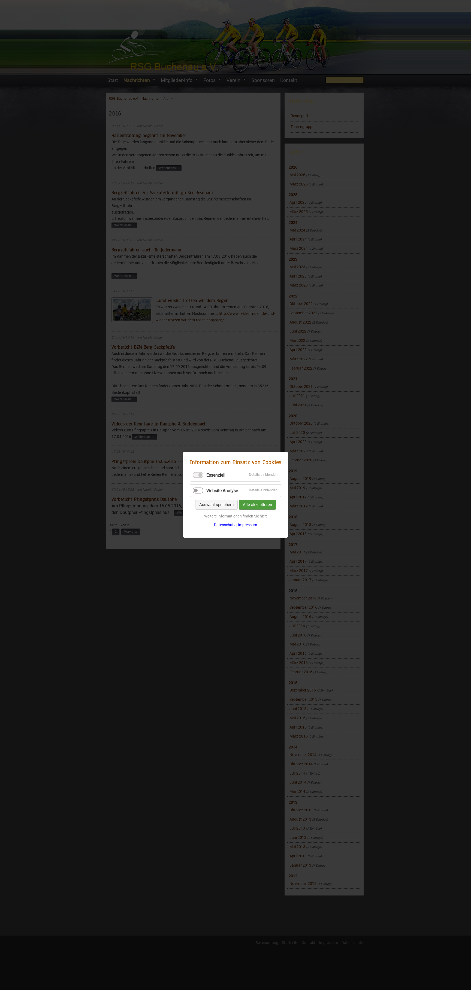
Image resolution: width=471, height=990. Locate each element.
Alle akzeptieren (257, 504)
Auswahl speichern (216, 504)
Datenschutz (224, 525)
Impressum (247, 525)
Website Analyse (222, 490)
